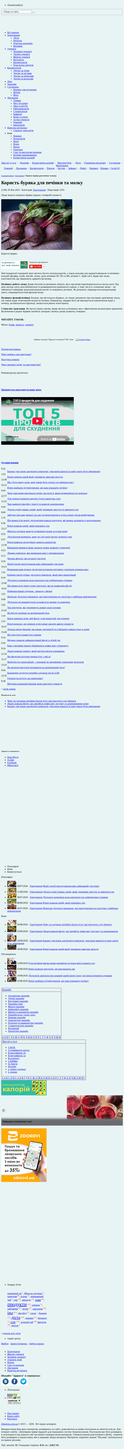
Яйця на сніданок (33, 1293)
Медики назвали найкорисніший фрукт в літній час (33, 640)
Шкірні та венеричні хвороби (23, 1012)
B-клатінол (13, 1058)
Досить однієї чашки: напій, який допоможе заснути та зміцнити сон (42, 509)
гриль (33, 1313)
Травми (17, 100)
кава (38, 1299)
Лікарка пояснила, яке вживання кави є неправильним (35, 553)
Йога (15, 95)
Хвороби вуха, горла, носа (21, 1014)
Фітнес (16, 92)
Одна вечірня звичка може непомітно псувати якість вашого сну (61, 963)
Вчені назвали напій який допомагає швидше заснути (35, 477)
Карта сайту (13, 1416)
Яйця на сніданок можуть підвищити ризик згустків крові (37, 531)
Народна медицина (17, 127)
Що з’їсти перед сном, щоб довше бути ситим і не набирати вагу (40, 482)
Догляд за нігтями (22, 73)
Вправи (104, 168)
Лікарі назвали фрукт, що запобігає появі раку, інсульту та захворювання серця (47, 703)
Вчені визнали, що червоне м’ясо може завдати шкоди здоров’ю (40, 624)
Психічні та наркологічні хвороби (25, 1023)
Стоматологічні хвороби (20, 1025)
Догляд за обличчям (23, 76)
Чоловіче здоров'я (22, 51)
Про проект (13, 1413)
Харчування (13, 35)
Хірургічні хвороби (18, 1031)
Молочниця (62, 165)
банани (43, 1313)
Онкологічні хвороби (19, 1020)
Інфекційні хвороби (18, 1009)
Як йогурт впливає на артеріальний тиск (28, 613)
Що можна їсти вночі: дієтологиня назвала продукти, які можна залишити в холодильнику (54, 520)
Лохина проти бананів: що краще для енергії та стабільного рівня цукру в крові (48, 629)
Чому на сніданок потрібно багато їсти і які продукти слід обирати (41, 701)
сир (16, 1299)
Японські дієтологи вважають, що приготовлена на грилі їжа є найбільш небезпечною (51, 596)
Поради (51, 168)
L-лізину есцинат (17, 1069)
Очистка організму (23, 43)
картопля (38, 1308)
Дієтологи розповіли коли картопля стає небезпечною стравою (39, 580)
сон (12, 1322)
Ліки (9, 81)
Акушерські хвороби (18, 995)
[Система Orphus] (82, 340)
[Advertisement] (10, 817)
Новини (17, 136)
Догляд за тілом (21, 70)
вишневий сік (14, 1293)
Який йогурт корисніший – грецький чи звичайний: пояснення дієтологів (45, 662)
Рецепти (17, 40)
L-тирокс (12, 1072)
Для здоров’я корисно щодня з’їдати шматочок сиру (34, 498)
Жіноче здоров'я (21, 57)
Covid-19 (114, 168)
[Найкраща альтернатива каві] (62, 1107)
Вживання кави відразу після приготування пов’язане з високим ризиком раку (48, 569)
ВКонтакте (12, 765)
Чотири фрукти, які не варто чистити (26, 558)
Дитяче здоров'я (21, 54)
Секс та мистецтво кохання (27, 152)
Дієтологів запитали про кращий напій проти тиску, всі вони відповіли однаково (70, 975)
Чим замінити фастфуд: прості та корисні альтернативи (35, 504)
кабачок (36, 1305)
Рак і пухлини (20, 103)
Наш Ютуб (12, 757)
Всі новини (13, 32)
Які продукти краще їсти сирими (24, 635)
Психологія (19, 138)
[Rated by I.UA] (14, 1398)
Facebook (12, 762)
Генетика (18, 149)
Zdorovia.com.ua (9, 1424)
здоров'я (29, 324)
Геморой (17, 122)
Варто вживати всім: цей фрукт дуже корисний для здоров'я (38, 618)
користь (20, 324)
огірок (24, 1296)
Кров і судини (20, 117)
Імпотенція (19, 125)
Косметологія (20, 62)
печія (25, 1308)
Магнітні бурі (64, 163)
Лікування (12, 98)
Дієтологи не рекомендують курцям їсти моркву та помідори (38, 602)
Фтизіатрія (13, 1028)
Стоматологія (20, 111)
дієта (15, 1317)
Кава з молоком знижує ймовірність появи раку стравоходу (38, 645)
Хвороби (11, 84)
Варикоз (94, 168)
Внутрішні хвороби (18, 1001)
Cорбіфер (13, 1061)
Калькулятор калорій (24, 157)
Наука (16, 147)
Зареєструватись (18, 1343)
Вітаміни (18, 46)
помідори (12, 1296)
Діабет (83, 168)
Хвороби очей (15, 1004)
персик (15, 1325)
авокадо (26, 1299)
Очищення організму (95, 163)
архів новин (9, 689)
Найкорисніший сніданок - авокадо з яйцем (29, 591)
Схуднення (12, 87)
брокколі (42, 1318)
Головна (4, 176)
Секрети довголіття (23, 130)
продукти (17, 1304)
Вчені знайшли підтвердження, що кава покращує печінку (37, 487)
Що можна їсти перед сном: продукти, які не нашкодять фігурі (39, 586)
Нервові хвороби (17, 1017)
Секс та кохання (15, 1365)
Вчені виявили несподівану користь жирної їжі (31, 542)
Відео (16, 144)
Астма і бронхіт (21, 119)
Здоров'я (11, 48)
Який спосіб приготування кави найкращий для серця (35, 564)
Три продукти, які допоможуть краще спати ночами (34, 607)
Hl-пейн (12, 1066)
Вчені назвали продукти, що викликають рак (51, 969)
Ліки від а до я (8, 163)
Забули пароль (36, 1343)
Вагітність (18, 59)
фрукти (42, 1322)
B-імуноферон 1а (17, 1055)
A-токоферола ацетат (19, 1050)
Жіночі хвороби (16, 1006)
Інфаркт (72, 168)
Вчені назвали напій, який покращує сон (28, 526)
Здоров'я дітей (14, 1359)
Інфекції (17, 114)
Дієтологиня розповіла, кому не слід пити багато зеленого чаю (39, 536)
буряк (12, 324)
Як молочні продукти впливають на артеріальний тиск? (36, 667)
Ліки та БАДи (20, 106)
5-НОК (11, 1047)
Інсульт (61, 168)
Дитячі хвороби (16, 998)
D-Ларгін (13, 1064)
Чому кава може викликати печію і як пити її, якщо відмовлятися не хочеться (47, 493)
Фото (16, 141)
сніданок (12, 1308)
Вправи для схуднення (24, 89)
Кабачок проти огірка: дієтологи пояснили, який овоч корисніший (41, 575)
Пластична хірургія (23, 65)
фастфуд (22, 1313)
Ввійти (4, 1343)
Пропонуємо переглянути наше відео (21, 389)
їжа (10, 1312)
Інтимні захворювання (25, 155)
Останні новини (9, 462)
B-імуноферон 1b (17, 1053)
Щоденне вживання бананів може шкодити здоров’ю (34, 684)
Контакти (12, 1419)
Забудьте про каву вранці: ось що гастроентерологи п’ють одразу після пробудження (50, 515)
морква (29, 1318)
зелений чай (27, 1322)
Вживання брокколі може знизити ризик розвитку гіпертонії (38, 547)
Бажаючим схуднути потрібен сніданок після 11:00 (33, 673)
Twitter (10, 760)
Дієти (16, 38)
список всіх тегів (12, 1333)
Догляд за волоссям (23, 78)
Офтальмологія (21, 108)
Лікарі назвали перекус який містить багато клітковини (36, 651)
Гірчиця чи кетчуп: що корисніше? (25, 678)
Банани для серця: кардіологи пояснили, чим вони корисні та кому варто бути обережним (53, 471)
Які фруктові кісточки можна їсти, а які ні (29, 656)
